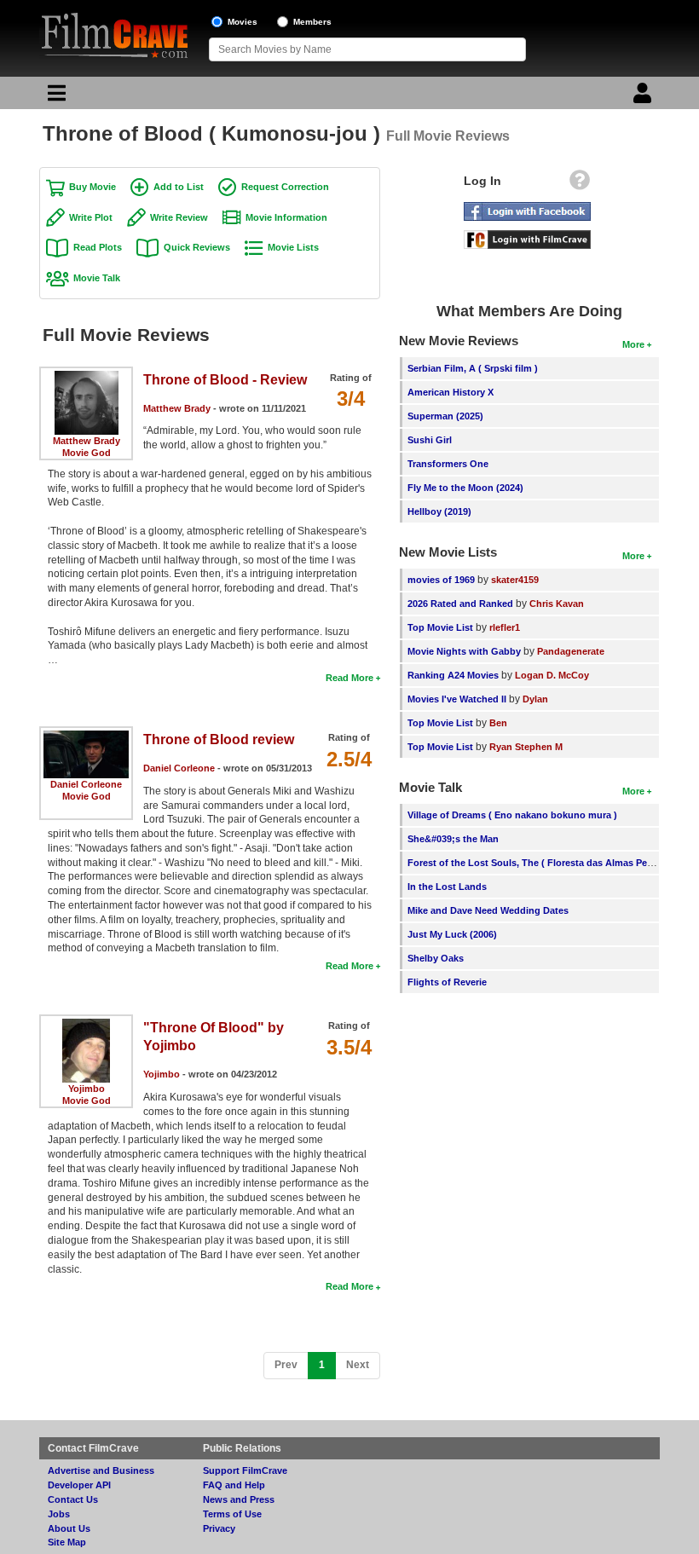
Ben (498, 723)
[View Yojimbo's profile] (86, 1025)
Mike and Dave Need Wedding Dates (488, 910)
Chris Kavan (556, 603)
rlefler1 (504, 627)
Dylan (535, 699)
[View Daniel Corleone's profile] (86, 736)
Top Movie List (440, 627)
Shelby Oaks (435, 958)
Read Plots (97, 247)
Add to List (178, 187)
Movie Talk (96, 278)
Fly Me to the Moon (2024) (465, 487)
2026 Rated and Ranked (460, 603)
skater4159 (515, 580)
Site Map (67, 1542)
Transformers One (447, 464)
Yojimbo (86, 1088)
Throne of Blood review (218, 739)
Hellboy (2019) (439, 511)
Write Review (179, 217)
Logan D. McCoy (552, 675)
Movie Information (286, 217)
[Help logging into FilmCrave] (579, 184)
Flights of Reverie (447, 982)
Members (312, 21)
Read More (349, 678)
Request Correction (285, 187)
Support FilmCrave (245, 1470)
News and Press (238, 1499)
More (633, 344)
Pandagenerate (570, 651)
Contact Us (73, 1499)
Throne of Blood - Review (225, 380)
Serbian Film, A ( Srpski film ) (472, 368)
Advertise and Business (101, 1470)
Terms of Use (232, 1514)
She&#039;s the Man (453, 839)
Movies (242, 21)
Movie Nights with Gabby (464, 651)
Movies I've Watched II (456, 699)
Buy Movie (92, 187)
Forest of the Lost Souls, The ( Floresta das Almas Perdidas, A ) (550, 863)
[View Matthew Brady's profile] (86, 377)
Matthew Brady (86, 441)
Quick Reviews (197, 247)
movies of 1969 (441, 580)
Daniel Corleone (86, 784)
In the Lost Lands (447, 886)
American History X (450, 392)
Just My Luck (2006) (452, 934)
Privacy (219, 1528)
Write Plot (91, 217)
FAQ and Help (234, 1485)
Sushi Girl (429, 440)
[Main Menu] (54, 97)
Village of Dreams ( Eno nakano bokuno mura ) (512, 815)
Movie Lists (293, 247)
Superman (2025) (445, 416)
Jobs (59, 1514)
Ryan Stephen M (526, 747)
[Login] (644, 97)
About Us (69, 1528)
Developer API (79, 1485)
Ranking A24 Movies (453, 675)
